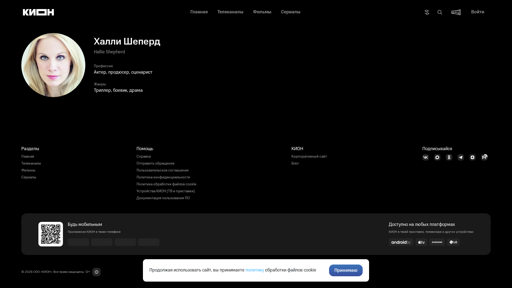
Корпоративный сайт (309, 156)
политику (255, 270)
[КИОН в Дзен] (474, 157)
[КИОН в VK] (427, 157)
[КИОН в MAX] (439, 157)
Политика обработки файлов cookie (166, 184)
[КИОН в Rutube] (486, 157)
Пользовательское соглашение (163, 170)
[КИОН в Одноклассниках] (450, 157)
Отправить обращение (155, 163)
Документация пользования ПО (163, 198)
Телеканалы (31, 163)
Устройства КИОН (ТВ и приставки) (166, 191)
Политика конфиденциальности (163, 177)
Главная (27, 156)
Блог (295, 163)
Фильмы (28, 170)
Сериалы (28, 177)
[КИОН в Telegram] (462, 157)
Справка (144, 156)
